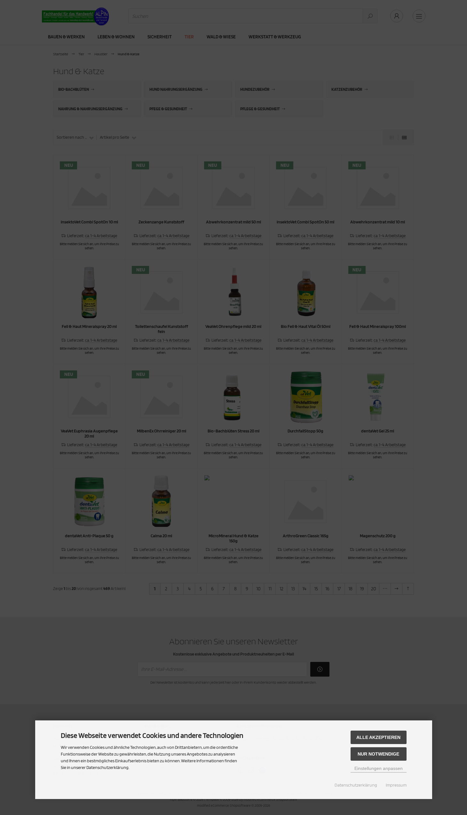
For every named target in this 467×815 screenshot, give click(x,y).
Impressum (396, 785)
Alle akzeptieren (378, 737)
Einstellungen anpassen (378, 768)
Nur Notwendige (378, 754)
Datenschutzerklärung (356, 785)
